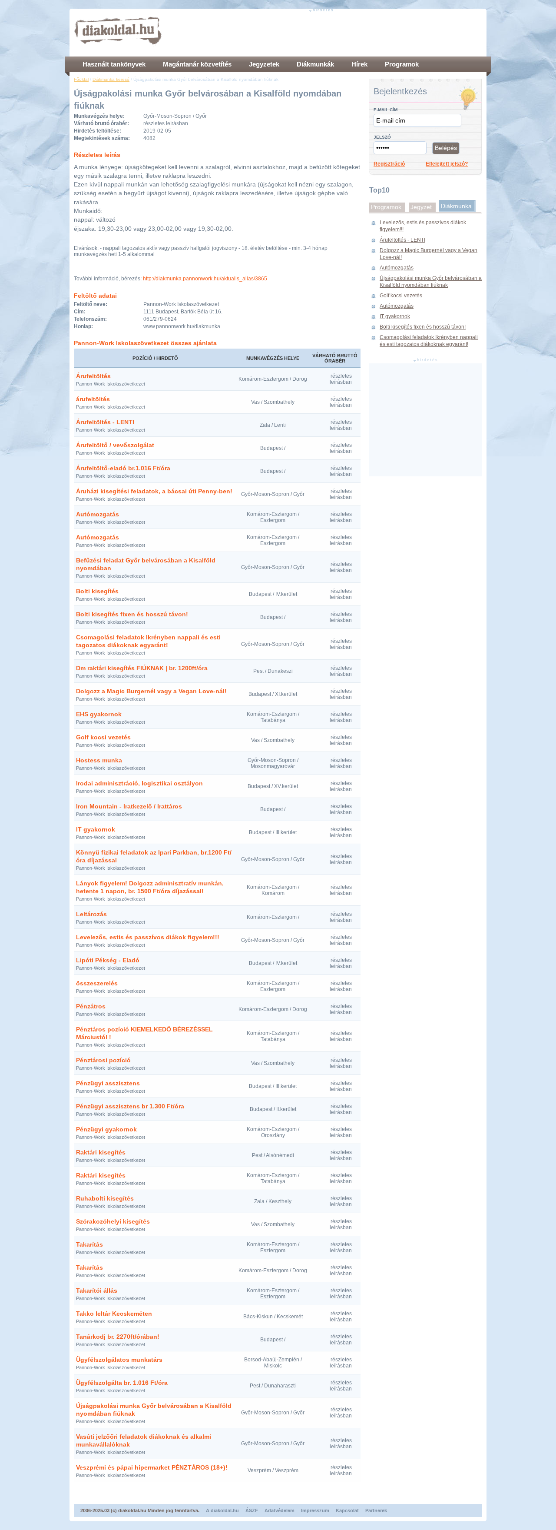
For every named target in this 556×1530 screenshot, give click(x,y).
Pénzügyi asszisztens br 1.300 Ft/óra (130, 1106)
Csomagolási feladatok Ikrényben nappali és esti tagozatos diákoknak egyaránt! (429, 340)
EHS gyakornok (99, 714)
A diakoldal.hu (222, 1510)
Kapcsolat (347, 1510)
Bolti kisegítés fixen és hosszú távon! (132, 614)
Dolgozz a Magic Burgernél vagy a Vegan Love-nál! (151, 691)
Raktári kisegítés (101, 1152)
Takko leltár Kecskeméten (114, 1313)
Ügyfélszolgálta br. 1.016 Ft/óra (122, 1382)
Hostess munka (99, 760)
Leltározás (91, 914)
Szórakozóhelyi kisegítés (113, 1221)
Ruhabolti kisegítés (105, 1198)
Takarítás (89, 1244)
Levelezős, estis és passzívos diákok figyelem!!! (147, 937)
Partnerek (376, 1510)
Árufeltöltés (93, 376)
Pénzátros (91, 1006)
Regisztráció (389, 164)
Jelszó (382, 137)
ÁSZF (251, 1510)
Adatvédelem (280, 1510)
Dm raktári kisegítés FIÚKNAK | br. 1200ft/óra (142, 668)
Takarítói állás (96, 1290)
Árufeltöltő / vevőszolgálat (115, 445)
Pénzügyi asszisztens (108, 1083)
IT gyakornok (95, 829)
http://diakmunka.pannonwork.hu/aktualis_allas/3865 (205, 279)
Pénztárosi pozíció (103, 1060)
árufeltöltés (93, 399)
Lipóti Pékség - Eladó (107, 960)
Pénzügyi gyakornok (106, 1129)
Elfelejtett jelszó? (447, 164)
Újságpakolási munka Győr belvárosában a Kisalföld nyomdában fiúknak (431, 281)
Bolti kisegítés (97, 591)
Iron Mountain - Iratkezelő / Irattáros (129, 806)
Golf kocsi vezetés (103, 737)
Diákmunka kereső (111, 79)
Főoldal (81, 79)
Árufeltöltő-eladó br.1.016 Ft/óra (123, 468)
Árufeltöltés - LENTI (105, 422)
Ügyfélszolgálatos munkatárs (119, 1359)
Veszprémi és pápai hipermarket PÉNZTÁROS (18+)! (152, 1467)
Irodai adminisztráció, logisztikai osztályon (139, 783)
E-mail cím (385, 109)
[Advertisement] (324, 32)
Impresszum (315, 1510)
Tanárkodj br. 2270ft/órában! (117, 1336)
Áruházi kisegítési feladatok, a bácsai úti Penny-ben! (154, 491)
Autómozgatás (97, 514)
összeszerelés (97, 983)
